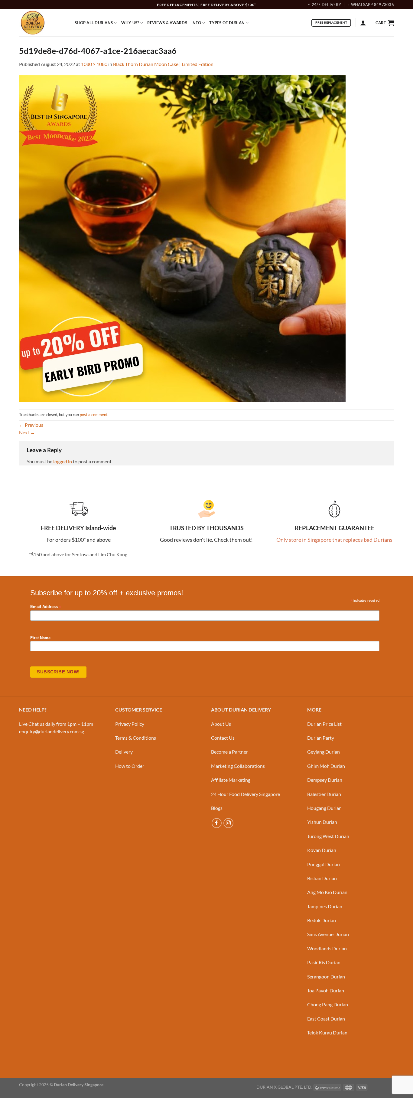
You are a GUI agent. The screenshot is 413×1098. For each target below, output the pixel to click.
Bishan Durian (322, 878)
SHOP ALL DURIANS (94, 22)
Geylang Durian (323, 751)
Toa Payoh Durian (325, 990)
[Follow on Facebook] (217, 823)
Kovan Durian (321, 850)
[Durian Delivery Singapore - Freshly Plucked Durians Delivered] (42, 22)
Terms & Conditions (135, 738)
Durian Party (320, 738)
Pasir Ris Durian (323, 962)
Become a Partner (229, 751)
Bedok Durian (321, 920)
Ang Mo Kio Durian (327, 892)
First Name (40, 638)
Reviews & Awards (167, 22)
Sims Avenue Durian (328, 934)
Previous (31, 425)
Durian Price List (324, 724)
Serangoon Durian (326, 976)
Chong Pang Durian (327, 1004)
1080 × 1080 (94, 64)
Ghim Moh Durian (326, 766)
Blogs (217, 808)
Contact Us (223, 738)
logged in (62, 461)
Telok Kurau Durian (327, 1032)
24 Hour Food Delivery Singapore (245, 794)
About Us (221, 724)
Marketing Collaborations (238, 766)
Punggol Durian (323, 864)
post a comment (94, 414)
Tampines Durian (324, 906)
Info (196, 22)
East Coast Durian (326, 1018)
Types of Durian (227, 22)
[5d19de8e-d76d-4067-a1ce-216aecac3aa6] (182, 238)
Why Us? (130, 22)
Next (27, 432)
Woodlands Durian (327, 948)
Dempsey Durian (324, 780)
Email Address (45, 607)
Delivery (124, 751)
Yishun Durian (322, 822)
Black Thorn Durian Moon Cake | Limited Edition (163, 64)
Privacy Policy (129, 724)
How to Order (129, 766)
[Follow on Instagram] (228, 823)
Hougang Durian (324, 808)
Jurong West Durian (328, 836)
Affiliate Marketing (230, 780)
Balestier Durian (324, 794)
